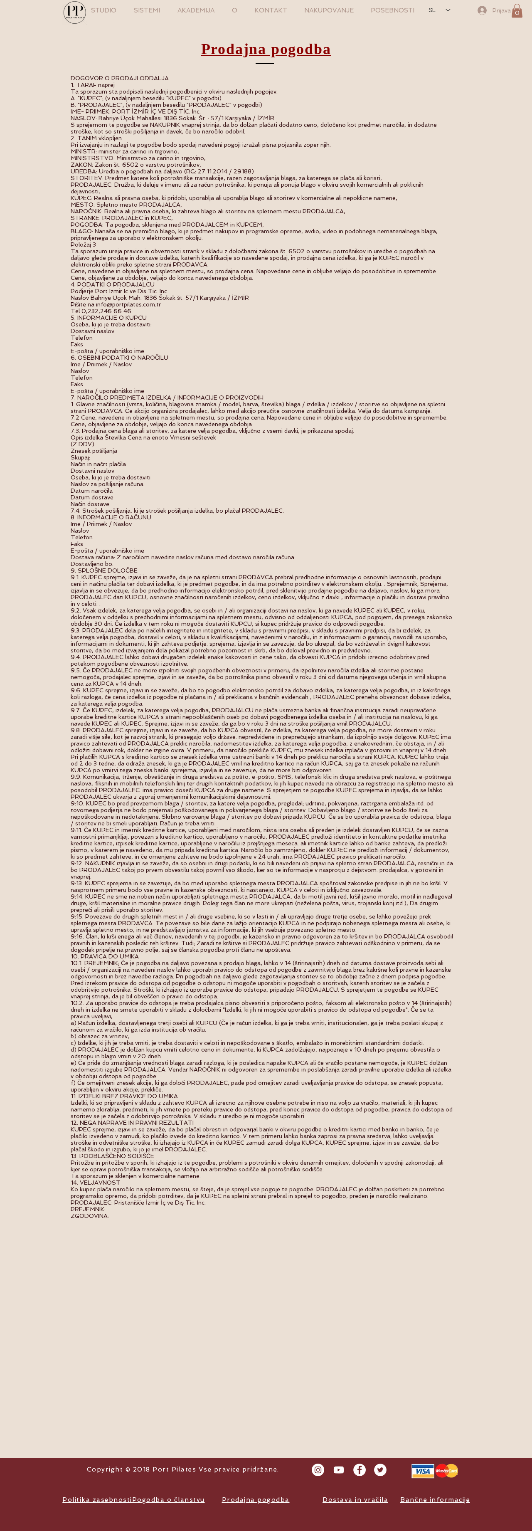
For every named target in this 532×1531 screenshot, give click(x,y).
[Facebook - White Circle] (359, 1470)
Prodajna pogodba (266, 49)
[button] (517, 10)
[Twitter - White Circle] (380, 1470)
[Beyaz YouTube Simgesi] (338, 1470)
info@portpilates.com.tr (128, 304)
